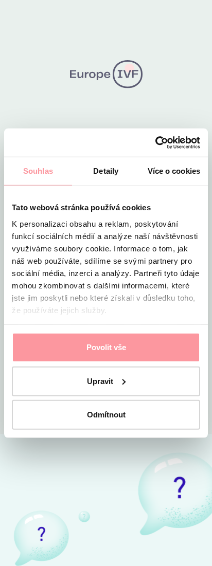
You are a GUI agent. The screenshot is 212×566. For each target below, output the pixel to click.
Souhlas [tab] (38, 171)
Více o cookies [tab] (174, 171)
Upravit (100, 380)
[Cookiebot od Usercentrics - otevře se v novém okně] (155, 142)
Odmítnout (106, 414)
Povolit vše (106, 347)
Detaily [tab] (105, 171)
